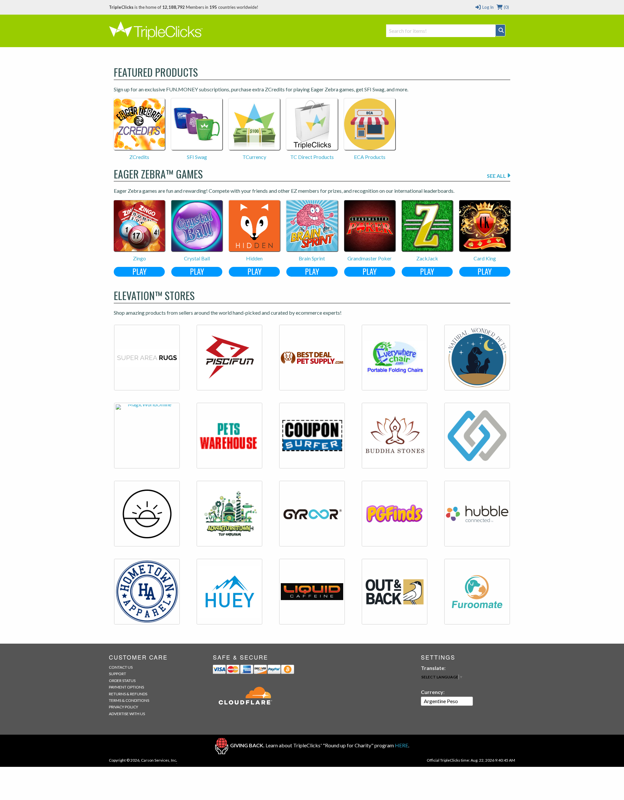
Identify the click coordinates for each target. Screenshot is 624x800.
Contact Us (121, 667)
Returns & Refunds (128, 693)
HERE (401, 745)
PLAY (139, 272)
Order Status (122, 680)
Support (117, 673)
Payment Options (126, 687)
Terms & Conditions (129, 700)
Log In (487, 7)
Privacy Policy (123, 706)
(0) (506, 7)
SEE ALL (497, 176)
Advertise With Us (127, 713)
